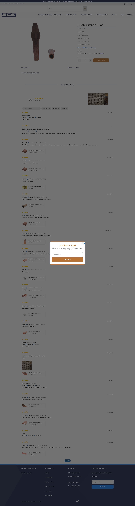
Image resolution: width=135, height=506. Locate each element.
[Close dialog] (83, 243)
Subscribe (67, 259)
